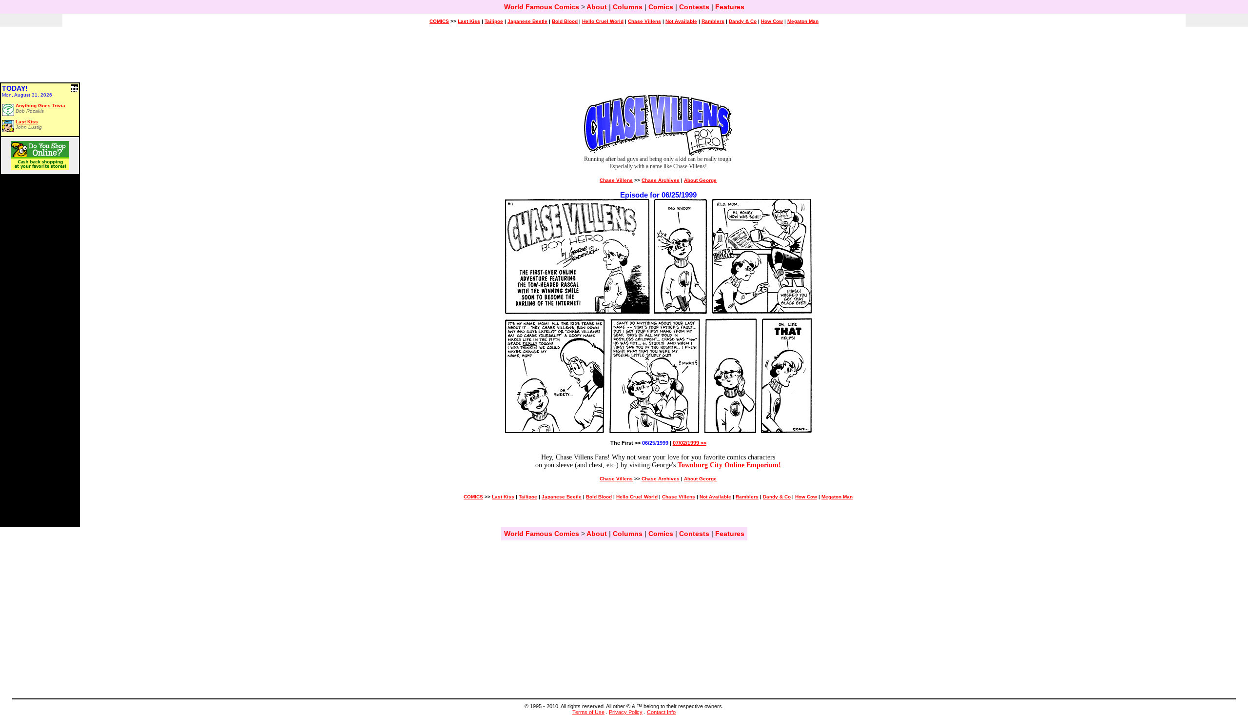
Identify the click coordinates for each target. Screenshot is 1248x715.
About (596, 7)
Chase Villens (644, 21)
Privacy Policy (626, 712)
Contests (694, 7)
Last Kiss (469, 21)
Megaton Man (803, 21)
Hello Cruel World (603, 21)
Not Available (681, 21)
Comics (660, 7)
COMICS (439, 21)
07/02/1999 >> (689, 443)
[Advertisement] (624, 59)
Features (729, 7)
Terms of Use (588, 712)
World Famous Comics (541, 7)
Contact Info (661, 712)
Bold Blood (565, 21)
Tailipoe (494, 21)
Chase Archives (661, 180)
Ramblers (713, 21)
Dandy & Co (743, 21)
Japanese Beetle (527, 21)
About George (700, 180)
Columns (628, 7)
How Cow (772, 21)
